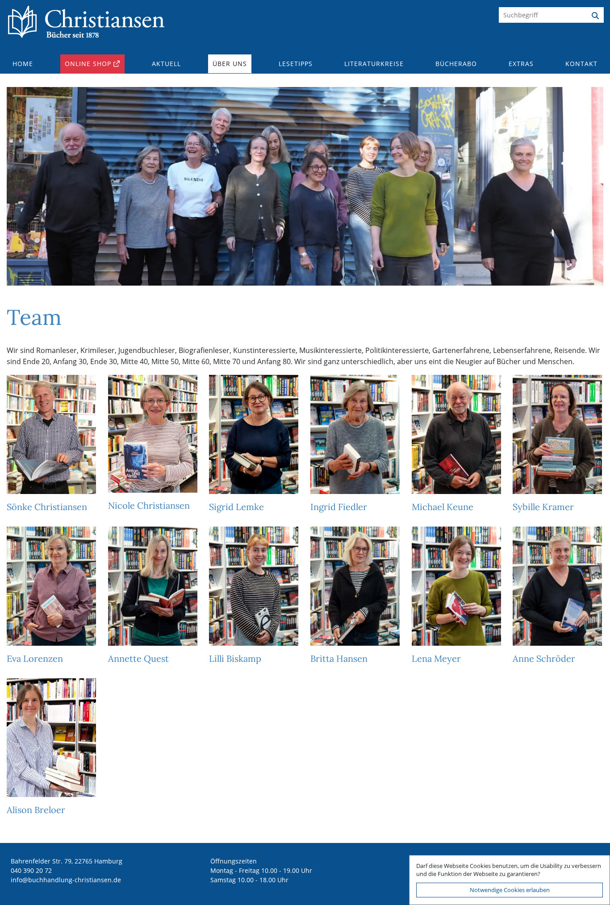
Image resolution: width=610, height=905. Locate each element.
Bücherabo (456, 63)
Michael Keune (442, 506)
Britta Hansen (339, 658)
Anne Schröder (544, 658)
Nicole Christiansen (149, 505)
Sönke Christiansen (47, 506)
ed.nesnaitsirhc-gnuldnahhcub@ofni (66, 880)
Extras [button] (521, 63)
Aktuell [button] (166, 63)
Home (23, 63)
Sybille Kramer (543, 506)
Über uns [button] (230, 63)
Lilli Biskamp (235, 658)
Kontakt (581, 63)
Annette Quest (138, 658)
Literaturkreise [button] (374, 63)
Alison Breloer (36, 809)
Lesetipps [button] (296, 63)
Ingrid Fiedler (338, 506)
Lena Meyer (436, 658)
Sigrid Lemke (236, 506)
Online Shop (88, 63)
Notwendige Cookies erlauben (510, 890)
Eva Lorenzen (35, 658)
